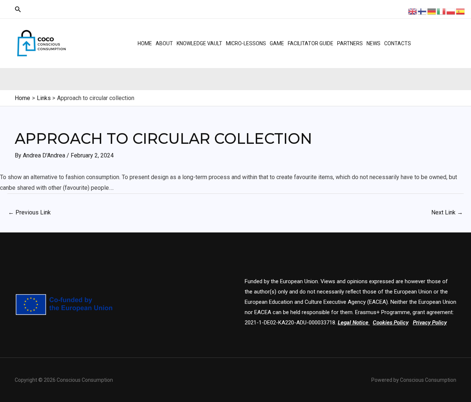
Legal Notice (353, 322)
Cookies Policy (390, 322)
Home (145, 43)
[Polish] (451, 10)
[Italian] (441, 10)
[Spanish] (460, 10)
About (164, 43)
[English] (413, 10)
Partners (350, 43)
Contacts (397, 43)
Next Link (447, 212)
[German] (432, 10)
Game (277, 43)
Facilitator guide (310, 43)
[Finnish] (422, 10)
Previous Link (29, 212)
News (373, 43)
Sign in (436, 49)
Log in (435, 36)
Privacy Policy (430, 322)
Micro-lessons (246, 43)
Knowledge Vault (199, 43)
